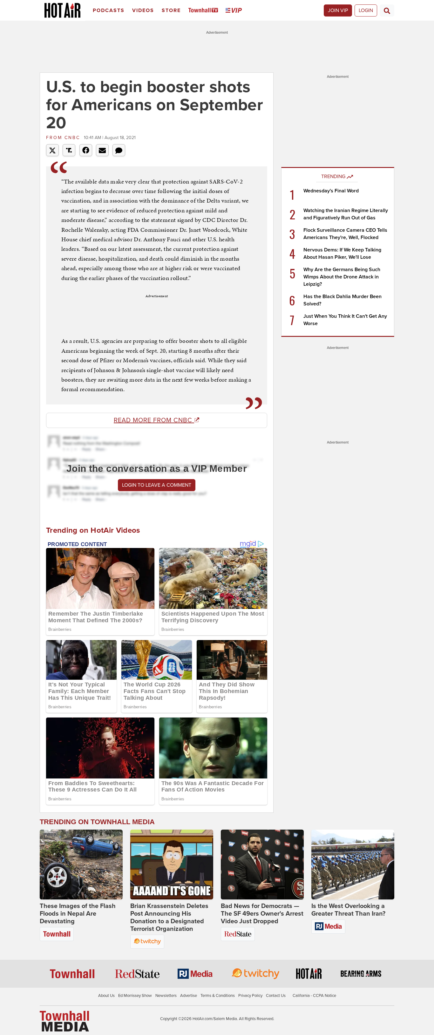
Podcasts (109, 10)
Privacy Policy (250, 995)
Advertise (188, 995)
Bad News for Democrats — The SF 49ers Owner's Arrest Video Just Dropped (262, 913)
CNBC (64, 137)
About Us (106, 995)
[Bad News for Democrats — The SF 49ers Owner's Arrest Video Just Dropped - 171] (262, 864)
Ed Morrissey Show (135, 995)
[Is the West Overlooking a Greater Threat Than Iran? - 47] (352, 864)
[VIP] (235, 10)
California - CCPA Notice (314, 995)
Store (171, 10)
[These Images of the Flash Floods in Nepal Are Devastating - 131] (81, 864)
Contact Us (276, 995)
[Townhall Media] (64, 1021)
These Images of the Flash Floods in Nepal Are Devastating (78, 913)
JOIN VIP (338, 10)
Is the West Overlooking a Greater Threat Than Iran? (348, 910)
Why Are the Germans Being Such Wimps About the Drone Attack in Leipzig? (341, 276)
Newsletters (166, 995)
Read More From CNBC (154, 420)
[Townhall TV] (204, 10)
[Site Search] (387, 10)
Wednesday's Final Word (331, 191)
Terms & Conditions (217, 995)
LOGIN (366, 10)
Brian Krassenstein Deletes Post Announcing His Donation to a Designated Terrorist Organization (169, 917)
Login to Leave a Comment (156, 485)
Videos (143, 10)
